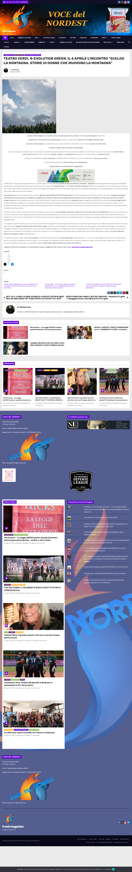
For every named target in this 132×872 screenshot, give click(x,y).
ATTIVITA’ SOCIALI (49, 38)
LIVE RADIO (115, 839)
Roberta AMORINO (22, 403)
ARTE (36, 38)
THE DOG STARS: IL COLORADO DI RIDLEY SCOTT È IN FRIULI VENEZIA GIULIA (48, 400)
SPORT (52, 42)
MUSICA (17, 42)
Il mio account (91, 842)
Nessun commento (9, 405)
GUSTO (6, 42)
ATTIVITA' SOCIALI (9, 729)
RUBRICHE (42, 42)
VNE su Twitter (93, 839)
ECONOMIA (94, 38)
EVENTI (104, 38)
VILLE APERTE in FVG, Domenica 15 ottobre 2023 (100, 517)
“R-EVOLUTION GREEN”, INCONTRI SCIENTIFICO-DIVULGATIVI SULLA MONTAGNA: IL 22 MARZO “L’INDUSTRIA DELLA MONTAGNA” (103, 286)
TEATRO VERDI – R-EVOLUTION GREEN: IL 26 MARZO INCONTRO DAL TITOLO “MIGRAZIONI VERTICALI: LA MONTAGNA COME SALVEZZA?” (60, 286)
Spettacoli (47, 370)
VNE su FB (101, 839)
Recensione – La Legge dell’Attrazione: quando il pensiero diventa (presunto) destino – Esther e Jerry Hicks (46, 329)
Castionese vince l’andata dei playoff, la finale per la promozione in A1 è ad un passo (113, 400)
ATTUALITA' (40, 370)
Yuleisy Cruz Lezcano (87, 403)
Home (12, 38)
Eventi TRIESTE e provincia (21, 729)
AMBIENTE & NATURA (24, 38)
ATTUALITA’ (62, 38)
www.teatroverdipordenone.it (82, 247)
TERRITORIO (120, 42)
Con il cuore (84, 370)
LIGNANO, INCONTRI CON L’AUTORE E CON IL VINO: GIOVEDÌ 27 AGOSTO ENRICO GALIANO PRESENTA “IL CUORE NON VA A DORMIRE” (47, 345)
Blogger (108, 839)
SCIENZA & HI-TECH (66, 42)
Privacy (6, 47)
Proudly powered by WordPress (11, 841)
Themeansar (35, 841)
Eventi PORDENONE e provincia (33, 55)
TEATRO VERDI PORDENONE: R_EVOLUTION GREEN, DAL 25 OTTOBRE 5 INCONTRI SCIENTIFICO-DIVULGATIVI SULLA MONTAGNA (21, 286)
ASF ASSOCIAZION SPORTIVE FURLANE (88, 42)
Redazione (15, 69)
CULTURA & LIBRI (19, 55)
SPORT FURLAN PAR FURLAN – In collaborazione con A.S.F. (113, 842)
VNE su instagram (82, 839)
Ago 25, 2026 (9, 403)
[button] (129, 42)
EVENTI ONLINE (116, 38)
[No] (130, 869)
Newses (28, 841)
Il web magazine (9, 31)
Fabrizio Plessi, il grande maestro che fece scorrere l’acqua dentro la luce (81, 400)
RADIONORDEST (30, 42)
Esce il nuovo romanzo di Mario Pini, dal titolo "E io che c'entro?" (106, 567)
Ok (113, 869)
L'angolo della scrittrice (21, 370)
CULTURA (73, 38)
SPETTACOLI (108, 42)
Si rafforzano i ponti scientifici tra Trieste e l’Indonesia (29, 732)
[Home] (5, 37)
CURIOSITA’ (83, 38)
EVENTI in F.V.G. (112, 370)
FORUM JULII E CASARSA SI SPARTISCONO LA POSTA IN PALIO (105, 573)
